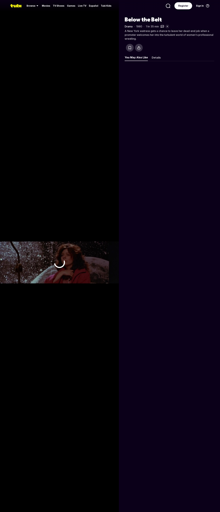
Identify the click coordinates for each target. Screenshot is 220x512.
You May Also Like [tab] (136, 57)
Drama (129, 26)
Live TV (82, 5)
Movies (46, 5)
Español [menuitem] (93, 5)
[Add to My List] (130, 48)
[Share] (139, 48)
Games (71, 5)
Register (183, 5)
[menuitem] (33, 6)
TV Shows (58, 5)
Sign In (200, 5)
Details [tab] (156, 57)
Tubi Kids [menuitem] (106, 5)
